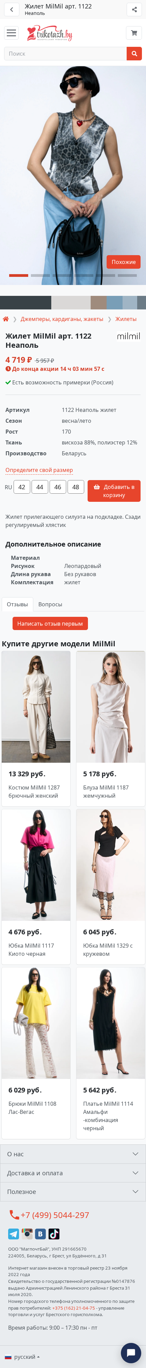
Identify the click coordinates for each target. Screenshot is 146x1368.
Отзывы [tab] (17, 604)
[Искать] (134, 53)
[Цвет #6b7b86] (141, 302)
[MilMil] (129, 336)
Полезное (21, 1192)
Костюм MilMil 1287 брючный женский (34, 791)
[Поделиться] (134, 9)
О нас (15, 1154)
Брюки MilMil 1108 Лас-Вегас (32, 1108)
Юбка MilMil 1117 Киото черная (31, 949)
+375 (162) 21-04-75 (73, 1308)
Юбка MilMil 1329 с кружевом (108, 949)
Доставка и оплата (35, 1173)
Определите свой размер (39, 470)
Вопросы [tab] (50, 604)
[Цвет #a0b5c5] (130, 302)
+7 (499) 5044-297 (55, 1214)
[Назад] (11, 9)
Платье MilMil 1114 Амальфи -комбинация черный (108, 1116)
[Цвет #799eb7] (115, 302)
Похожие (124, 262)
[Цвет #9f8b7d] (99, 302)
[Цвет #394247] (25, 302)
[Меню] (11, 33)
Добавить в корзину (118, 491)
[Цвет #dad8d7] (71, 302)
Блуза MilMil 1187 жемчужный (106, 791)
